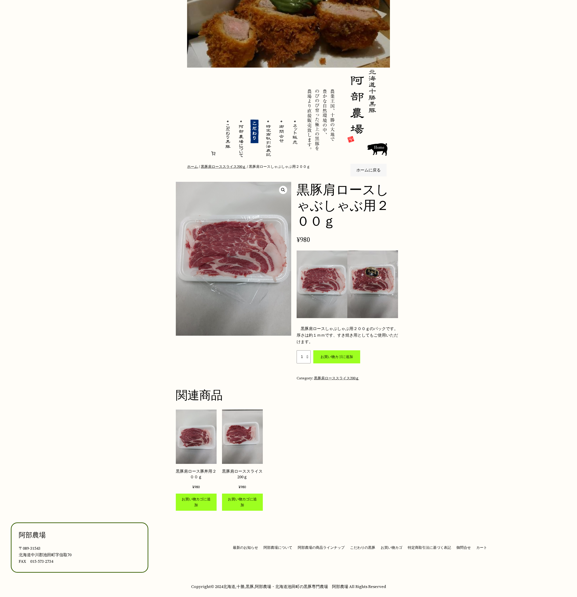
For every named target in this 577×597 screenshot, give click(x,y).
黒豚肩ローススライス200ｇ (223, 166)
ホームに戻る (368, 170)
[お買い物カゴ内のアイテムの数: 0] (213, 153)
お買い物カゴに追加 (337, 356)
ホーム (192, 166)
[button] (283, 190)
